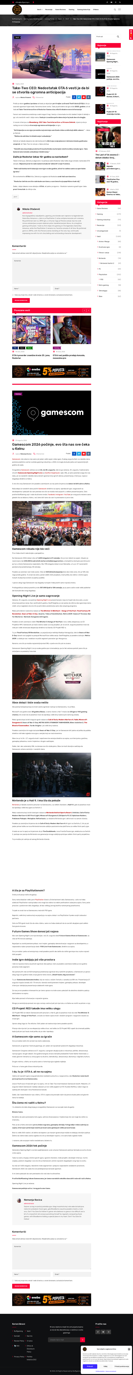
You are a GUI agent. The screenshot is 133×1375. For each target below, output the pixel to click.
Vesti (39, 9)
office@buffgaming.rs (22, 2)
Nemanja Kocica (26, 454)
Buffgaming (18, 1331)
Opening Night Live (44, 600)
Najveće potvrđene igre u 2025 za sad (113, 168)
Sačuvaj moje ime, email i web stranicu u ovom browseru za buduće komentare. (44, 295)
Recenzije (48, 9)
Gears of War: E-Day (30, 614)
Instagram (59, 494)
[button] (129, 1349)
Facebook (51, 494)
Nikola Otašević (26, 97)
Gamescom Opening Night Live (30, 473)
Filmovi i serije (104, 253)
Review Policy (19, 1341)
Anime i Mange (104, 241)
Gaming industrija (83, 9)
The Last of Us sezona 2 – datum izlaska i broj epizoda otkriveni (107, 158)
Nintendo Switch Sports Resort (59, 813)
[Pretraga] (115, 9)
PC (100, 269)
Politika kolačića (100, 1371)
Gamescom (16, 459)
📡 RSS (16, 1346)
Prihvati (90, 1366)
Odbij (105, 1366)
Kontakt (17, 1336)
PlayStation (39, 900)
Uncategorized (102, 231)
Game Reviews (60, 9)
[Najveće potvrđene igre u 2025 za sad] (100, 166)
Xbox (100, 296)
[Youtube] (84, 97)
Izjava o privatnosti (111, 1371)
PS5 (101, 279)
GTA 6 (15, 197)
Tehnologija (103, 291)
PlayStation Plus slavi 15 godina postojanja (113, 181)
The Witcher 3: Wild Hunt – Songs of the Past (58, 611)
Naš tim (29, 1336)
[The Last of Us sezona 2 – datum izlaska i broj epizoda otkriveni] (108, 137)
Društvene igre (104, 247)
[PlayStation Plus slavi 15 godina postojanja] (100, 179)
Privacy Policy (19, 1357)
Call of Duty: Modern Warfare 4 (60, 720)
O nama (96, 9)
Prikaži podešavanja (122, 1366)
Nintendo (15, 805)
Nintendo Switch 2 (107, 263)
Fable (76, 720)
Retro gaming (104, 285)
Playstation (103, 274)
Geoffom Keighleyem (52, 473)
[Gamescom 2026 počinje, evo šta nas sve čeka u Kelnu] (100, 74)
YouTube (67, 494)
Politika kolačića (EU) (31, 1358)
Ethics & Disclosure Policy (30, 1349)
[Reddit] (88, 97)
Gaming (71, 9)
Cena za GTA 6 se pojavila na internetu (30, 355)
